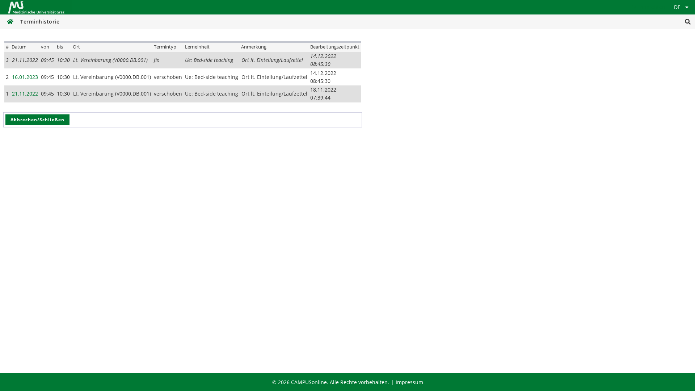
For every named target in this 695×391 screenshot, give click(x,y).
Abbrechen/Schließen (37, 120)
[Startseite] (36, 7)
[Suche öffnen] (688, 21)
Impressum (409, 382)
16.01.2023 (25, 76)
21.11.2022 (25, 93)
